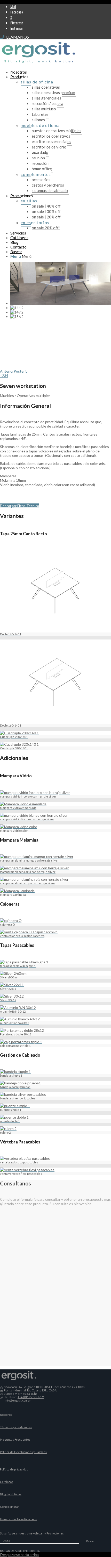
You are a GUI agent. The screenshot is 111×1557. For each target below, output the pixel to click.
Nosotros (6, 1414)
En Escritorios (35, 222)
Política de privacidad (14, 1469)
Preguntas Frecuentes (15, 1439)
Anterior (7, 371)
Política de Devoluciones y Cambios (23, 1452)
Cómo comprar (9, 1506)
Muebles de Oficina (40, 125)
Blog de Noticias (10, 1494)
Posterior (21, 371)
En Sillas (29, 200)
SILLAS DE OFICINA (37, 81)
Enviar (90, 1541)
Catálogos (6, 1481)
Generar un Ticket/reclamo (18, 1519)
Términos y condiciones (16, 1427)
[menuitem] (60, 72)
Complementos (36, 174)
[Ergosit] (38, 64)
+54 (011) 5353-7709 (31, 1397)
